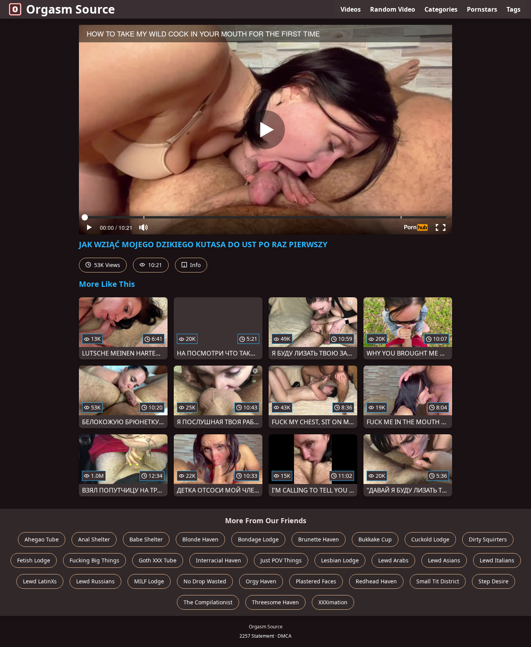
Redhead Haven (376, 581)
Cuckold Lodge (430, 539)
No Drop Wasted (204, 581)
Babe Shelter (146, 539)
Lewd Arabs (393, 560)
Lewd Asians (444, 560)
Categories (441, 9)
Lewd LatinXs (40, 581)
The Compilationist (207, 602)
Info (195, 265)
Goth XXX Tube (157, 560)
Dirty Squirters (488, 539)
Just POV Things (281, 560)
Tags (514, 9)
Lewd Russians (95, 581)
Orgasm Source (70, 9)
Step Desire (493, 581)
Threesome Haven (275, 602)
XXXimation (333, 602)
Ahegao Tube (41, 539)
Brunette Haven (318, 539)
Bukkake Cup (375, 539)
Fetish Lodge (33, 560)
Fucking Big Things (94, 560)
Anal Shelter (94, 539)
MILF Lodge (149, 581)
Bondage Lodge (258, 539)
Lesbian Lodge (340, 560)
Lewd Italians (497, 560)
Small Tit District (437, 581)
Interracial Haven (218, 560)
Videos (351, 9)
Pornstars (482, 9)
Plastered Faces (316, 581)
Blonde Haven (200, 539)
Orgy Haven (261, 581)
